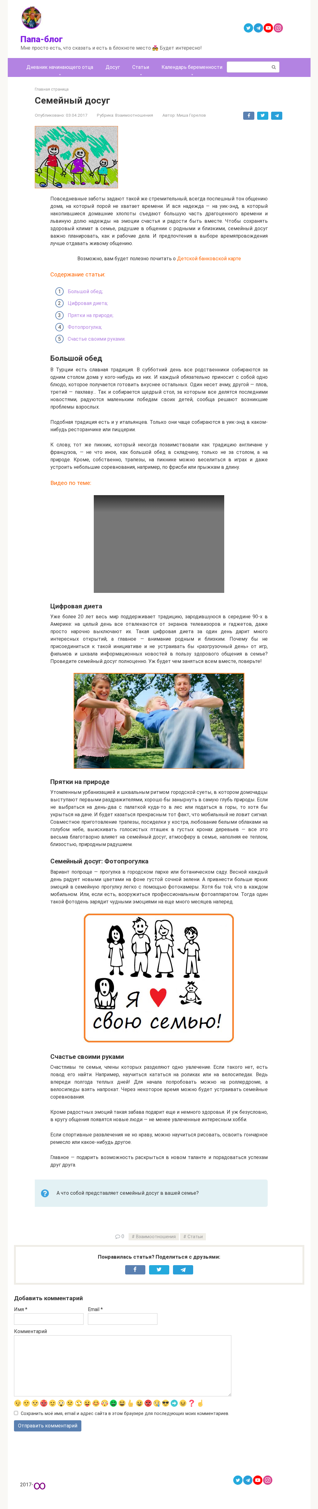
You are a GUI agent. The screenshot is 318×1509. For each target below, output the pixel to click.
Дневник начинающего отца (59, 67)
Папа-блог (41, 39)
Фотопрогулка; (85, 327)
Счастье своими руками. (96, 339)
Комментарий (30, 1331)
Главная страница (52, 89)
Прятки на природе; (90, 315)
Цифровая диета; (88, 303)
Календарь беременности (191, 67)
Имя (20, 1309)
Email (95, 1309)
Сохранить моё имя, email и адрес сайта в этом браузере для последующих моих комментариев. (125, 1413)
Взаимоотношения (134, 115)
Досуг (113, 67)
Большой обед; (85, 291)
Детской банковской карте (209, 259)
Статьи (140, 67)
